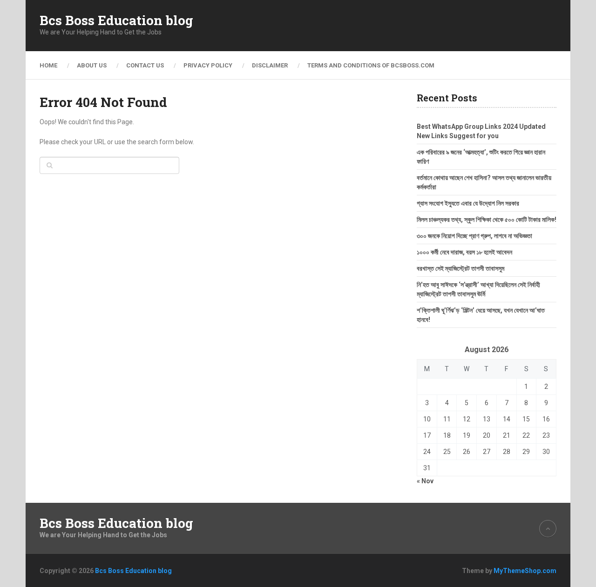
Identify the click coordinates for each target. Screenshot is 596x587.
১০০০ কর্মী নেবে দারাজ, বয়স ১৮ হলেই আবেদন (464, 252)
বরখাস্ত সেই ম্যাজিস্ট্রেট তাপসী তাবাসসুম (460, 268)
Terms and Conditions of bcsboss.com (370, 65)
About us (92, 65)
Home (48, 65)
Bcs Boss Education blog (116, 20)
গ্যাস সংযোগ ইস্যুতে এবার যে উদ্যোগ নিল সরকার (468, 203)
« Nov (425, 481)
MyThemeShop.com (525, 570)
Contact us (145, 65)
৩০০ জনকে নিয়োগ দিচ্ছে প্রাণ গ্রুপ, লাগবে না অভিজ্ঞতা (474, 236)
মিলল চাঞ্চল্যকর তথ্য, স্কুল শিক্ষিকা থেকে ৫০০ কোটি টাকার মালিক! (486, 219)
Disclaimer (270, 65)
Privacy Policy (207, 65)
